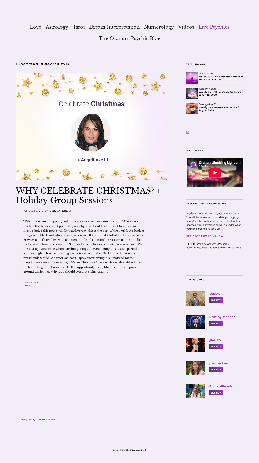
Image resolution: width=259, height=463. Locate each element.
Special (26, 285)
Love (35, 27)
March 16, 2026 (206, 73)
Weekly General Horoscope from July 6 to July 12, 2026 (221, 93)
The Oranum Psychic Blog (129, 38)
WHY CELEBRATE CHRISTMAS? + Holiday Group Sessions (88, 195)
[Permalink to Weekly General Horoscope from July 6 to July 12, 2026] (192, 93)
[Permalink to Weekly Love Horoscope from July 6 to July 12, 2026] (192, 108)
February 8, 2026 (207, 89)
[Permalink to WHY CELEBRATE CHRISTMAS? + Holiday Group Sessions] (91, 178)
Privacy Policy (26, 419)
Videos (186, 27)
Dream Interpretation (114, 27)
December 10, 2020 (32, 282)
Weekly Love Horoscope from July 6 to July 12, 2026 (220, 109)
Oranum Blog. (139, 450)
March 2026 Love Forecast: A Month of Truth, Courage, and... (221, 78)
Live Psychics (214, 27)
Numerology (159, 27)
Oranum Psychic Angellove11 (55, 210)
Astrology (57, 27)
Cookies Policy (46, 419)
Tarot (79, 27)
